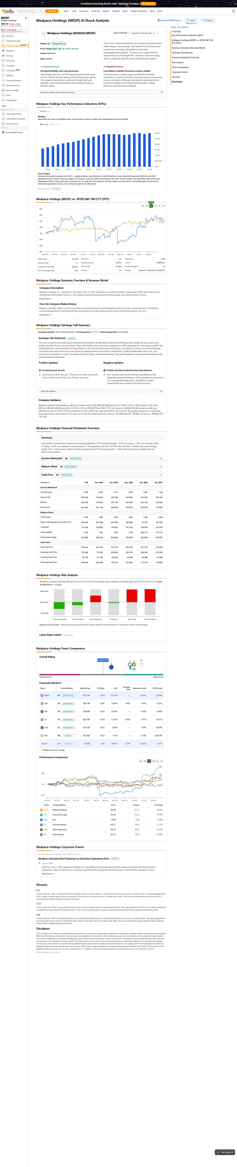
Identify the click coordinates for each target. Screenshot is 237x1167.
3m (143, 206)
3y (159, 206)
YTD (155, 206)
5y (163, 206)
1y (151, 205)
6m (147, 206)
